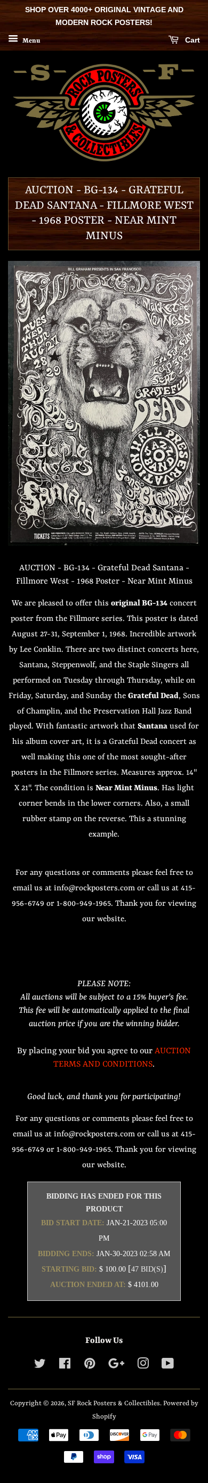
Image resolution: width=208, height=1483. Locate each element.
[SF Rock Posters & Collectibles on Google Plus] (116, 1366)
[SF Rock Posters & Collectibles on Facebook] (65, 1366)
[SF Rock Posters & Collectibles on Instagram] (143, 1366)
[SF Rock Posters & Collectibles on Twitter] (40, 1366)
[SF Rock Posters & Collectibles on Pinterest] (89, 1366)
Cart (191, 40)
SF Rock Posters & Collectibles (114, 1403)
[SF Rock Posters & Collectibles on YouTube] (168, 1366)
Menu (30, 40)
